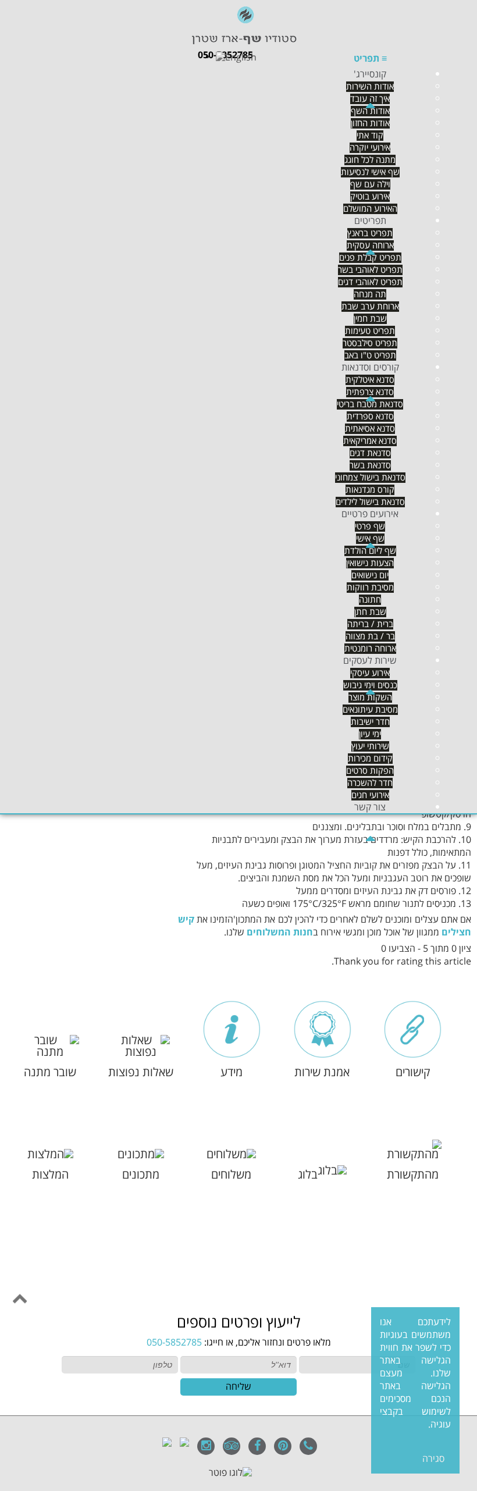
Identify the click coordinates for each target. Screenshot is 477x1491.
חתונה (370, 600)
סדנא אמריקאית (370, 441)
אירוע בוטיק (370, 196)
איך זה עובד (370, 99)
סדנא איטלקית (370, 380)
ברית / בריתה (370, 624)
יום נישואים (370, 575)
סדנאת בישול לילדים (370, 502)
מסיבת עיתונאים (370, 709)
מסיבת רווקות (370, 587)
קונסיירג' (370, 74)
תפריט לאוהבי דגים (370, 282)
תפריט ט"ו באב (370, 355)
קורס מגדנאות (370, 490)
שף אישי (370, 538)
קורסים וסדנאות (370, 367)
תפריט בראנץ (370, 233)
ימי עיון (370, 734)
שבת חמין (370, 319)
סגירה (433, 1459)
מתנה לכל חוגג (370, 160)
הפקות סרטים (370, 771)
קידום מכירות (370, 758)
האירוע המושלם (370, 209)
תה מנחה (370, 294)
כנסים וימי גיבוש (370, 685)
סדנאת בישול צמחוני (370, 477)
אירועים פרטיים (369, 514)
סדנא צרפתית (370, 392)
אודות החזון (370, 123)
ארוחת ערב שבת (370, 306)
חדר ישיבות (370, 722)
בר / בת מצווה (370, 636)
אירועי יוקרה (370, 148)
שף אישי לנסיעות (370, 172)
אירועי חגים (370, 795)
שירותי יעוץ (370, 746)
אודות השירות (370, 86)
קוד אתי (370, 135)
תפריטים (370, 221)
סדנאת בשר (370, 465)
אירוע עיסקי (370, 673)
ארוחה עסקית (370, 245)
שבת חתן (370, 612)
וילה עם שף (370, 184)
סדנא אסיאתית (370, 429)
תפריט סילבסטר (370, 343)
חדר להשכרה (370, 783)
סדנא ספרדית (370, 416)
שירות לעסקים (370, 661)
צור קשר (370, 807)
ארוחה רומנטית (370, 648)
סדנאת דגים (370, 453)
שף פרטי (370, 526)
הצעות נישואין (370, 563)
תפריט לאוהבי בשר (370, 270)
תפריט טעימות (370, 331)
